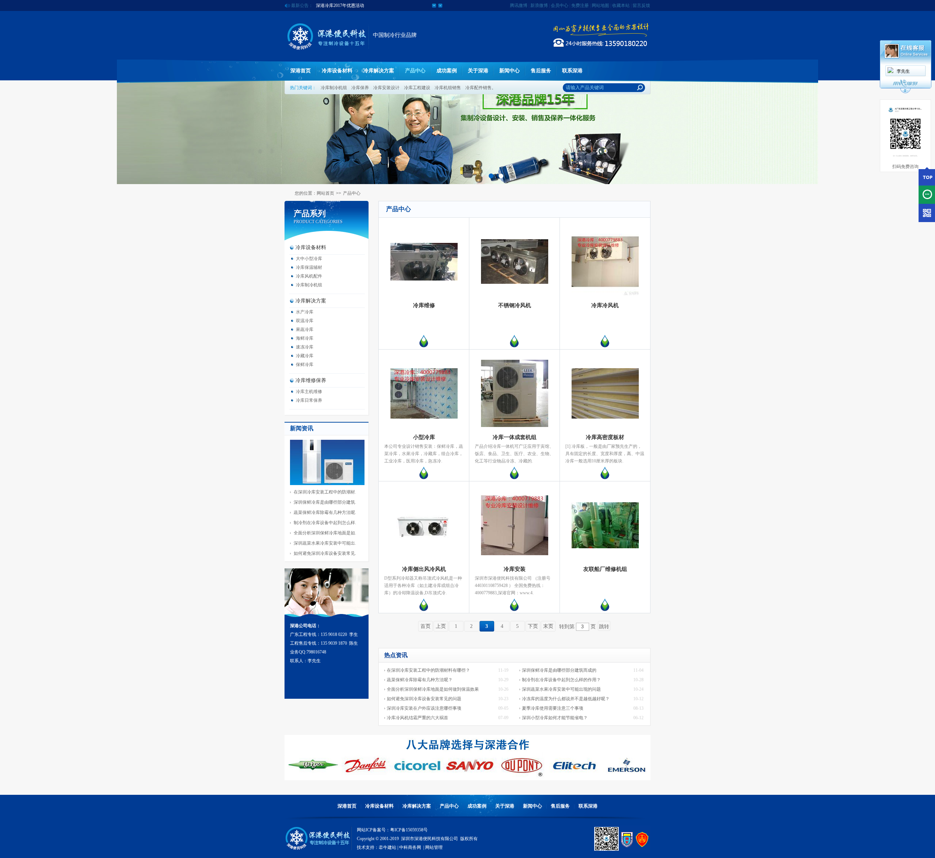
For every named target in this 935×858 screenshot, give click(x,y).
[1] (491, 176)
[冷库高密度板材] (605, 417)
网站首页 (325, 193)
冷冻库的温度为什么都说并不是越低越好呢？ (566, 698)
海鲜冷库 (304, 338)
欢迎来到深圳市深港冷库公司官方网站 (353, 5)
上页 (441, 626)
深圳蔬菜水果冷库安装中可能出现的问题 (561, 689)
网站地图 (600, 5)
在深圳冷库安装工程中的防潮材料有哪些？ (428, 670)
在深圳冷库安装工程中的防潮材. (325, 492)
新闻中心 (509, 70)
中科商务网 (410, 847)
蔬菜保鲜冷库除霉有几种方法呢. (325, 512)
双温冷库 (304, 320)
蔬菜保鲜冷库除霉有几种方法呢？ (420, 679)
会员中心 (559, 5)
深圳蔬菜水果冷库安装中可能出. (325, 543)
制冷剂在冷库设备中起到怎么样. (325, 522)
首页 (425, 626)
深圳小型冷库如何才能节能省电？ (555, 717)
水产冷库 (304, 311)
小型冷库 (424, 437)
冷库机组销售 (448, 87)
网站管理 (434, 847)
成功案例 (446, 70)
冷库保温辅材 (309, 267)
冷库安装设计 (386, 87)
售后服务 (541, 70)
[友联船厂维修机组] (605, 546)
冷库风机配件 (309, 276)
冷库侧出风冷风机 (424, 569)
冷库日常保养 (309, 400)
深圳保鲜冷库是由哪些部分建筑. (325, 502)
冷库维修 (424, 305)
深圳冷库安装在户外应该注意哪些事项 (424, 708)
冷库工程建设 (417, 87)
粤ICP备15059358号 (409, 829)
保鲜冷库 (304, 364)
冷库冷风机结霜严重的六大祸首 (417, 717)
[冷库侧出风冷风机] (424, 540)
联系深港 (572, 70)
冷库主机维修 (309, 391)
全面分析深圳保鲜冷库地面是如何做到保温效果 (433, 689)
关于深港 (478, 70)
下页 (533, 626)
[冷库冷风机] (605, 293)
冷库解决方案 (378, 70)
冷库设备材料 (337, 70)
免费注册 (580, 5)
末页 (548, 626)
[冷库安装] (514, 553)
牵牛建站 (387, 847)
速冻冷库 (304, 347)
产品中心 (415, 70)
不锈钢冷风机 (514, 305)
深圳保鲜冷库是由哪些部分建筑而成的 (559, 670)
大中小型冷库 (309, 258)
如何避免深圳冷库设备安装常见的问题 (424, 698)
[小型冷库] (424, 417)
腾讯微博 (518, 5)
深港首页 (300, 70)
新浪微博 (539, 5)
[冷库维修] (424, 279)
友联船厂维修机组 (605, 569)
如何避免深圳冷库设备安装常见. (325, 553)
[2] (501, 176)
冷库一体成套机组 (515, 437)
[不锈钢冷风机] (514, 282)
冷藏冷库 (304, 355)
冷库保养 (360, 87)
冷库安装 (515, 569)
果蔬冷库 (304, 329)
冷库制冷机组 (334, 87)
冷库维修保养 (310, 380)
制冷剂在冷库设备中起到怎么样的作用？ (561, 679)
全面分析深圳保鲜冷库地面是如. (325, 532)
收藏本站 (621, 5)
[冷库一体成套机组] (514, 425)
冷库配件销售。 (480, 87)
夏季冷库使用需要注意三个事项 (552, 708)
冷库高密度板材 (605, 437)
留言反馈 (641, 5)
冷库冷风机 (605, 305)
